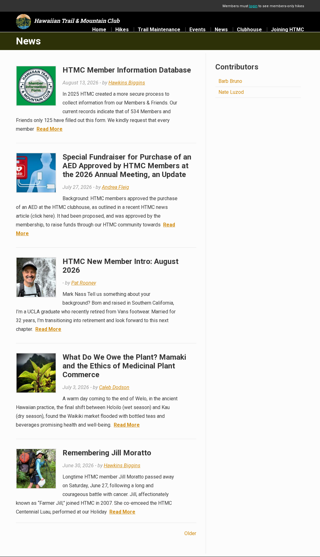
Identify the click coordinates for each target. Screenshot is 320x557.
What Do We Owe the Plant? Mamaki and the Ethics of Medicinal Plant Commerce (124, 366)
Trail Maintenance (159, 29)
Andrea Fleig (115, 187)
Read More (49, 129)
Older (190, 533)
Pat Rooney (83, 283)
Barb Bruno (230, 81)
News (221, 29)
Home (99, 29)
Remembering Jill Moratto (106, 452)
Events (197, 29)
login (253, 6)
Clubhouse (249, 29)
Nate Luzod (231, 92)
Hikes (122, 29)
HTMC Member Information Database (126, 70)
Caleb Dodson (114, 387)
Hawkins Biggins (126, 83)
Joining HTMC (287, 29)
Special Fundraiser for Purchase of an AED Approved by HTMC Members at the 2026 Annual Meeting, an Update (126, 166)
